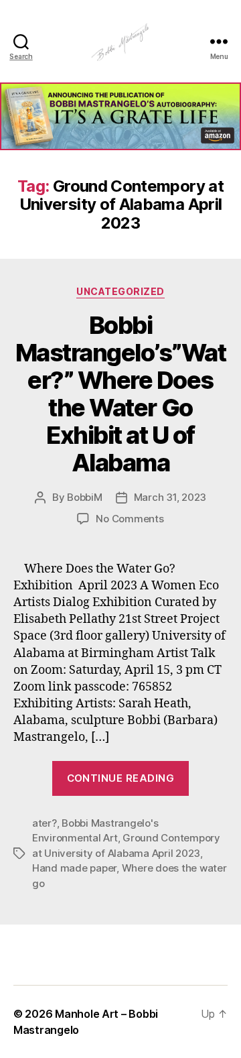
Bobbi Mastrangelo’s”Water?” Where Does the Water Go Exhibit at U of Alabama (120, 393)
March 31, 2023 (170, 497)
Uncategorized (120, 291)
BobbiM (84, 497)
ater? (44, 823)
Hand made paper (74, 868)
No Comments (129, 518)
